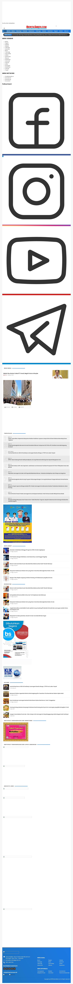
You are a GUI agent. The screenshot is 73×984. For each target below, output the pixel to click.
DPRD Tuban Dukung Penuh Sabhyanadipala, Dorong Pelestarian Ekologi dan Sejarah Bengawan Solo (34, 459)
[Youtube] (36, 294)
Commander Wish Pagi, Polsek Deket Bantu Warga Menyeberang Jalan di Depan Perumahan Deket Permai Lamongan (41, 34)
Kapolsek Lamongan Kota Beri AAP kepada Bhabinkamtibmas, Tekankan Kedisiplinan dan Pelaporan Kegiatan (37, 473)
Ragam (56, 31)
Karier (6, 64)
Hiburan (66, 31)
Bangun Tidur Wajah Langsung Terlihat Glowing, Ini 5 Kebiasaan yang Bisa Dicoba (31, 577)
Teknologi (18, 31)
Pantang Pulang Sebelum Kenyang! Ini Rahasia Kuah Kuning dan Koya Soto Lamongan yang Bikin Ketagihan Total (39, 707)
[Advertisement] (36, 11)
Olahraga (38, 31)
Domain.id (7, 81)
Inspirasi (7, 62)
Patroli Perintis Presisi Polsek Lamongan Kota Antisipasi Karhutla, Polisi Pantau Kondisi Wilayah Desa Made (36, 493)
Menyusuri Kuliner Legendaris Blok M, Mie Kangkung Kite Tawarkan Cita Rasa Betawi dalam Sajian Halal (36, 693)
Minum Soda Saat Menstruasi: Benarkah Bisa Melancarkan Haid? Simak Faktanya (31, 563)
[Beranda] (5, 31)
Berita (8, 31)
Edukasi (44, 31)
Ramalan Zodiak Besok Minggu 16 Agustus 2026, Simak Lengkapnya (27, 550)
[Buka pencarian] (4, 26)
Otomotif (7, 61)
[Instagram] (36, 225)
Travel (6, 70)
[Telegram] (36, 363)
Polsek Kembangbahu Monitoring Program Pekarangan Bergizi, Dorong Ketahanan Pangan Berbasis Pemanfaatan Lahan (38, 480)
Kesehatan (31, 31)
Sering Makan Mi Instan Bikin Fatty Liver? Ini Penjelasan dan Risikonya (28, 595)
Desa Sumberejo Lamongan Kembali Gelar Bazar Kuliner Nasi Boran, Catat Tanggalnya (32, 700)
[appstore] (6, 974)
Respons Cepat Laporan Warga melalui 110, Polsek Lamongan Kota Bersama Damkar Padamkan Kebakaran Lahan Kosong (38, 486)
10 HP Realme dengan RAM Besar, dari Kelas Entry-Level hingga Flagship (28, 557)
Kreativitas (7, 67)
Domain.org (8, 79)
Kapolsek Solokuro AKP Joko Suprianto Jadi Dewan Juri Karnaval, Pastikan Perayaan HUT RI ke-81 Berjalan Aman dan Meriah (38, 466)
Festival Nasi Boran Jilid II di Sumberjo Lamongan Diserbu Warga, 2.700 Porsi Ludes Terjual (31, 453)
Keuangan (7, 65)
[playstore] (12, 974)
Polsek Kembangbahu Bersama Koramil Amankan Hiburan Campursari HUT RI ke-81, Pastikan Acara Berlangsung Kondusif (37, 446)
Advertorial (7, 56)
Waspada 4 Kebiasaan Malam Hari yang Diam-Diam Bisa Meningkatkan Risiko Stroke (32, 570)
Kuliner (61, 31)
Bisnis (13, 31)
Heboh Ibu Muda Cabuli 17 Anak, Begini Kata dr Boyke (20, 373)
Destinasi (50, 31)
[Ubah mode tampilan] (4, 28)
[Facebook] (36, 154)
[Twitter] (2, 156)
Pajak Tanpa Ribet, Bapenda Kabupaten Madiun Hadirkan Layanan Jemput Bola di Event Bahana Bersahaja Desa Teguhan (37, 439)
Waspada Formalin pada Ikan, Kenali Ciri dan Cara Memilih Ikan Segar (28, 615)
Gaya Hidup (8, 53)
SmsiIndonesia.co (9, 76)
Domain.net (8, 78)
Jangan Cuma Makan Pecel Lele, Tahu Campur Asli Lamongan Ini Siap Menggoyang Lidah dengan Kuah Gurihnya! (39, 714)
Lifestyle (25, 31)
